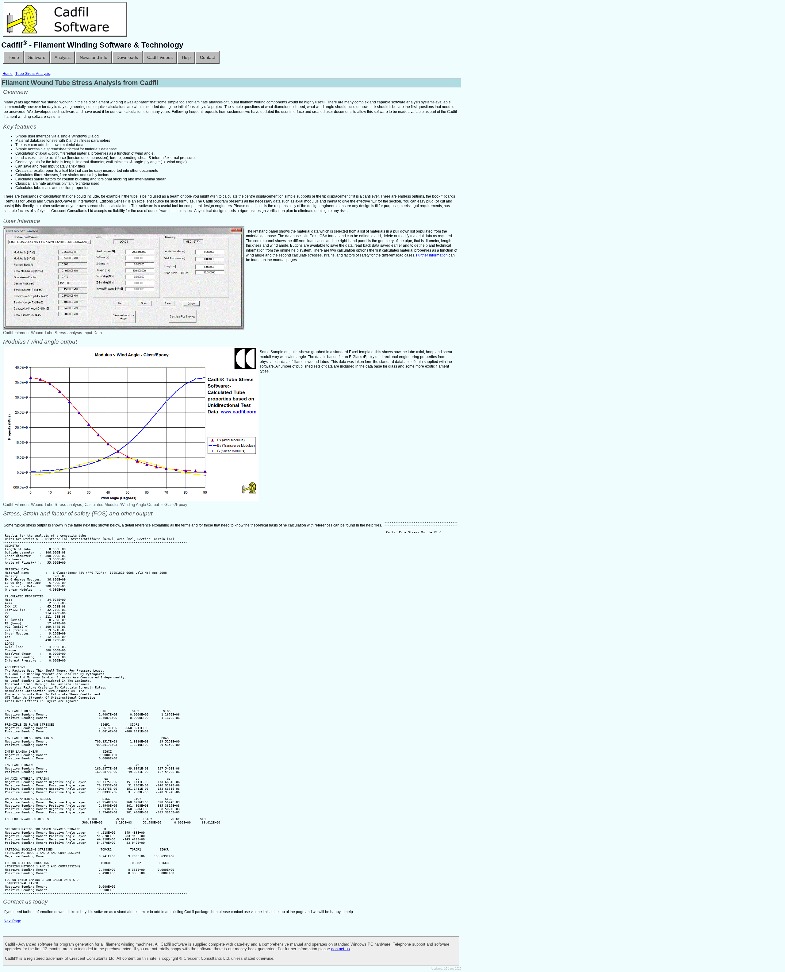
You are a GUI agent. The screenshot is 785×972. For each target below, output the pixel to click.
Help (186, 57)
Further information (432, 255)
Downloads (127, 57)
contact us (340, 949)
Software (36, 57)
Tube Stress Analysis (32, 73)
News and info (93, 57)
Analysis (63, 57)
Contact (207, 57)
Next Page (12, 921)
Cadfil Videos (160, 57)
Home (13, 57)
